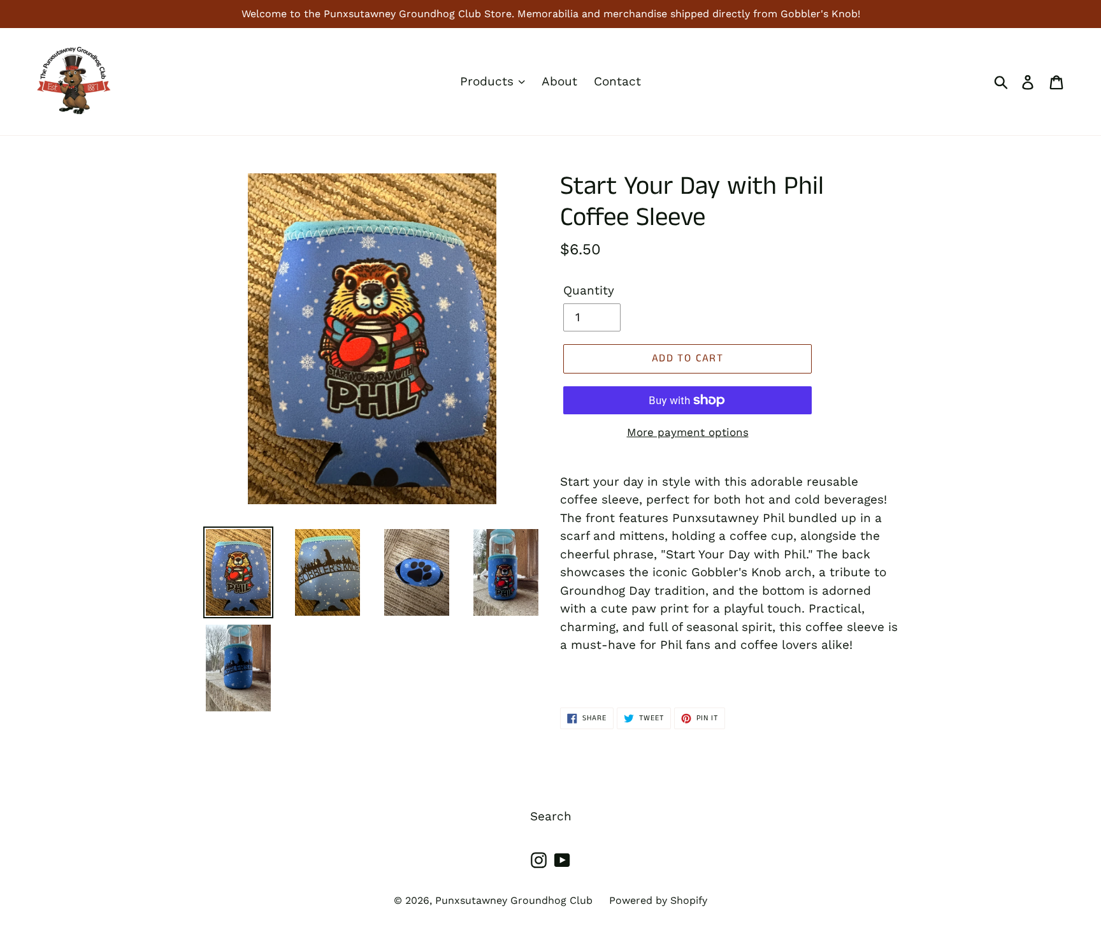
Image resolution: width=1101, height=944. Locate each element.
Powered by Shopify (658, 900)
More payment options (688, 432)
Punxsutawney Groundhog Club (514, 900)
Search (551, 816)
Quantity (588, 290)
